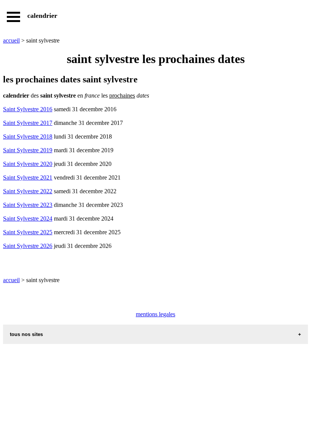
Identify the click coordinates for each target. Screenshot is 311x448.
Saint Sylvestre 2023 (27, 205)
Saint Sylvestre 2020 (27, 164)
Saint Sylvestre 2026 (27, 246)
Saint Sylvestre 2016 (27, 109)
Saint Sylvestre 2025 (27, 232)
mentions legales (155, 314)
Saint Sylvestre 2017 (27, 123)
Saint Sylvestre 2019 (27, 150)
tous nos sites (26, 334)
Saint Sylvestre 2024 (27, 218)
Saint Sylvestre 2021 (27, 177)
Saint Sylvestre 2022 (27, 191)
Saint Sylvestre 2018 (27, 136)
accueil (11, 40)
